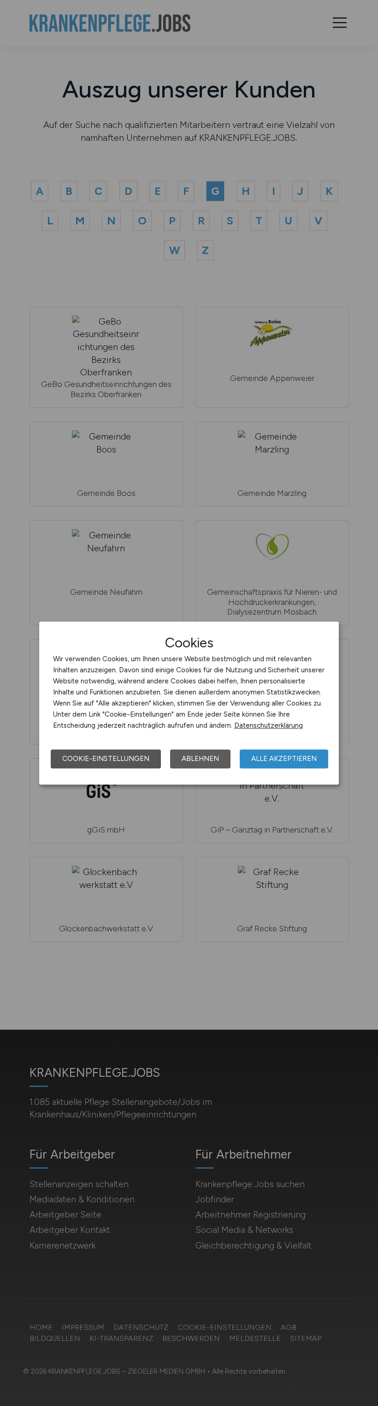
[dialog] (189, 703)
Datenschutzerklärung (268, 725)
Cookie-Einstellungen (105, 758)
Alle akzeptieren (284, 758)
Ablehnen (200, 758)
